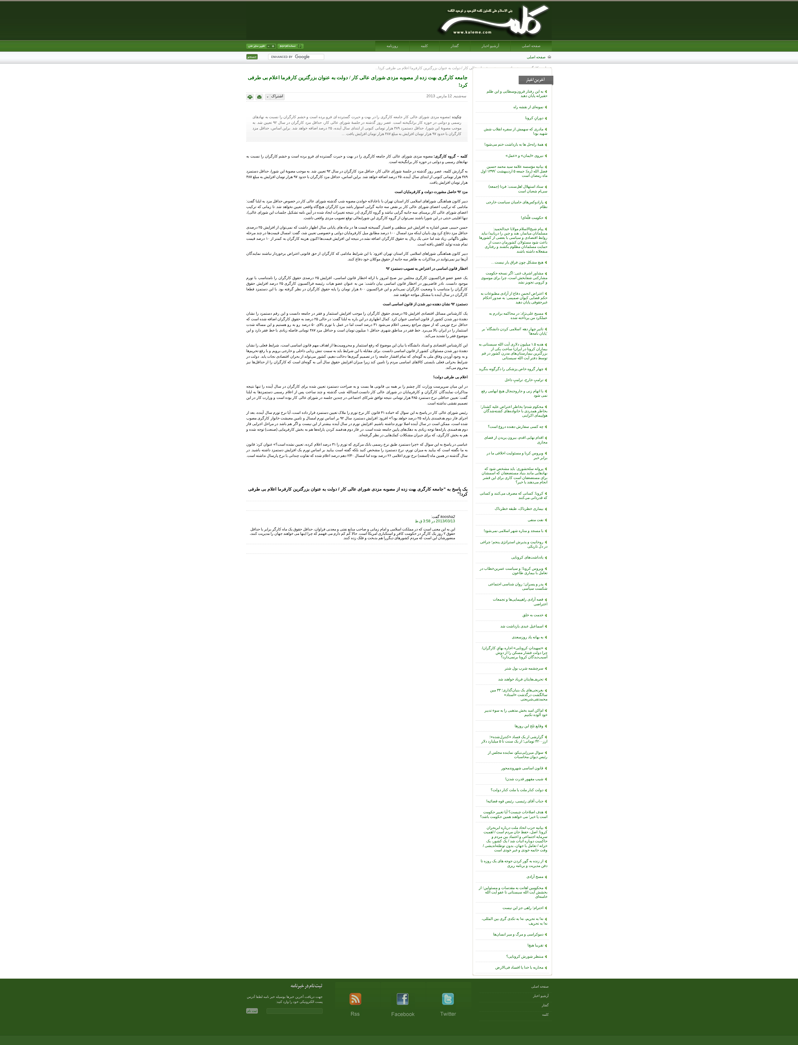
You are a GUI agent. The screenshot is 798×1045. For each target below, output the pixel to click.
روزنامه (392, 46)
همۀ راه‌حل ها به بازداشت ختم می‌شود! (513, 144)
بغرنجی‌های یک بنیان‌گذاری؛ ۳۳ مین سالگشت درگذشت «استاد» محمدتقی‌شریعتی (518, 694)
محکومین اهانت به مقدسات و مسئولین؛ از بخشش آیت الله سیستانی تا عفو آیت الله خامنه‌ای (513, 892)
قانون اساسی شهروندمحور (522, 768)
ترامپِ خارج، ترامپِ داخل (524, 380)
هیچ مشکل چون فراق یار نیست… (517, 262)
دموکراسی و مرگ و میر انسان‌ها (518, 934)
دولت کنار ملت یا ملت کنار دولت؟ (517, 790)
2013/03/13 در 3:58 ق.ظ (435, 521)
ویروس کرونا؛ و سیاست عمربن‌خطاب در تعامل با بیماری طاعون (513, 570)
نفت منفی (535, 520)
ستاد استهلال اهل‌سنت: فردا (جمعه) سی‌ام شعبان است (517, 188)
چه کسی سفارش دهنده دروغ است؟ (515, 426)
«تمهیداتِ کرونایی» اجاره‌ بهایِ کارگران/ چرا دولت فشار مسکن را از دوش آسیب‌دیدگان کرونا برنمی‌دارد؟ (514, 652)
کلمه (424, 46)
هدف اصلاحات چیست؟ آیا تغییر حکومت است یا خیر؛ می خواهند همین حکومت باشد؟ (513, 814)
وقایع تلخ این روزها (529, 726)
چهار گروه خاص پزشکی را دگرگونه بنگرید (511, 369)
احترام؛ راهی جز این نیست (522, 908)
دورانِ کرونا (534, 118)
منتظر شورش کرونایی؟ (524, 956)
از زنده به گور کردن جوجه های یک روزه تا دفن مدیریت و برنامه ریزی (514, 863)
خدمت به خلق (532, 615)
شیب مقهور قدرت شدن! (524, 779)
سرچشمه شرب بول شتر (524, 668)
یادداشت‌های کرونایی (527, 557)
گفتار (455, 46)
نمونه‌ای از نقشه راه (528, 107)
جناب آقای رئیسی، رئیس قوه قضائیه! (514, 801)
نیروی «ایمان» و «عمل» (524, 155)
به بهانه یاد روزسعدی (527, 637)
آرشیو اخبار (490, 46)
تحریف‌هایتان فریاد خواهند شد (520, 679)
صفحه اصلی (531, 46)
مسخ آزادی (534, 876)
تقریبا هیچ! (535, 945)
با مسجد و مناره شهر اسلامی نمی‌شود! (513, 531)
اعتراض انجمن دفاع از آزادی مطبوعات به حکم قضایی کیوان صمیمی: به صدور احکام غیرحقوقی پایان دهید (514, 298)
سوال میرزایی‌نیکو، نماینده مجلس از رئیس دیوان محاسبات (517, 754)
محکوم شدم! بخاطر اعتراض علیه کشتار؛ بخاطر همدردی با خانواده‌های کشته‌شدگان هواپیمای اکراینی (513, 411)
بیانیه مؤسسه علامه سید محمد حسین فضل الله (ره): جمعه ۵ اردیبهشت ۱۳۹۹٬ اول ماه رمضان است (514, 171)
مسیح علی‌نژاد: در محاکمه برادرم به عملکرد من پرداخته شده (518, 315)
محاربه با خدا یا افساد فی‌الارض (519, 967)
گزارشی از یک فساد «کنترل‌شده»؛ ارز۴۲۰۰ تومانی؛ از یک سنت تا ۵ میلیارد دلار (514, 739)
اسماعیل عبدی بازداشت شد (521, 626)
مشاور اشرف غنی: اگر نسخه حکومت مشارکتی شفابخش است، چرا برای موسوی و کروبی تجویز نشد (514, 277)
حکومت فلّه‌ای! (532, 217)
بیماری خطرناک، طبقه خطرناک (519, 508)
